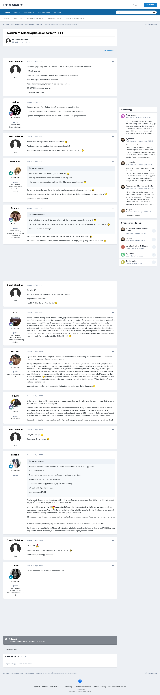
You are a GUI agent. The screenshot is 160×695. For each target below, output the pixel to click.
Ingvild (15, 396)
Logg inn (137, 5)
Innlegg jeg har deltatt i (35, 18)
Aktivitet (6, 18)
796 (16, 586)
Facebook (57, 12)
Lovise (128, 263)
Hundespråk (130, 162)
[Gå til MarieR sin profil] (15, 359)
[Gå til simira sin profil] (123, 211)
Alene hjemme (131, 115)
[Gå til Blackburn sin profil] (15, 170)
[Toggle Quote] (30, 168)
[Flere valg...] (112, 61)
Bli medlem (150, 5)
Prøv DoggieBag (44, 12)
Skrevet (143, 117)
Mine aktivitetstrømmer (74, 18)
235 (16, 182)
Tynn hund (130, 139)
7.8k (16, 416)
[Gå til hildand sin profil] (15, 463)
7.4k (16, 333)
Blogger (17, 12)
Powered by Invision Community (80, 691)
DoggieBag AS (80, 689)
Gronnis (15, 565)
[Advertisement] (60, 263)
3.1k (16, 122)
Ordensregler (69, 687)
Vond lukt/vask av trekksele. (137, 246)
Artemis (15, 208)
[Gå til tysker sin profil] (123, 247)
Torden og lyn (131, 261)
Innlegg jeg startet (55, 18)
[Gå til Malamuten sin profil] (123, 140)
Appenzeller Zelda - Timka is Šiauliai (139, 186)
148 (16, 475)
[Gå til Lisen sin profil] (123, 255)
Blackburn (15, 161)
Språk (36, 687)
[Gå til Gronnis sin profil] (15, 574)
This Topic (144, 12)
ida (15, 312)
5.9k (16, 228)
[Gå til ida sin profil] (15, 320)
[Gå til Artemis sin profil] (15, 216)
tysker (128, 248)
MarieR (15, 351)
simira (130, 212)
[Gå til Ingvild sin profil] (15, 404)
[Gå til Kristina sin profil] (15, 110)
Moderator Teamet (83, 687)
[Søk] (154, 12)
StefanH (131, 117)
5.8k (16, 372)
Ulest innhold (18, 18)
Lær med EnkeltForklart (117, 687)
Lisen (128, 256)
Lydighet (27, 42)
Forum (7, 12)
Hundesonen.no (13, 4)
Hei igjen (129, 209)
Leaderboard (29, 12)
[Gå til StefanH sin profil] (123, 116)
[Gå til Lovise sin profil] (123, 262)
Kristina (15, 102)
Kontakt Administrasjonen (51, 687)
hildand (15, 455)
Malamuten (132, 141)
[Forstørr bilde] (66, 142)
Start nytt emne (108, 51)
